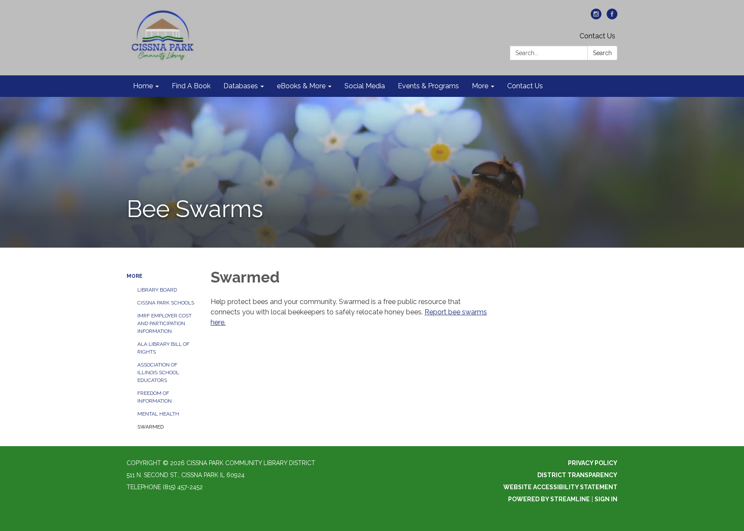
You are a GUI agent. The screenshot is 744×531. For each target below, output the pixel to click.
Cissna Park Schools (165, 303)
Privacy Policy (592, 463)
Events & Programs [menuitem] (428, 86)
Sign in (606, 499)
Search (602, 53)
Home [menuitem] (143, 86)
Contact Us (597, 36)
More (135, 276)
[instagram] (596, 17)
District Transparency (577, 475)
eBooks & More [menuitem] (301, 86)
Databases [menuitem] (240, 86)
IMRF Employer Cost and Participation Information (164, 323)
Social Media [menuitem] (364, 86)
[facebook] (612, 17)
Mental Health (158, 414)
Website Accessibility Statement (560, 487)
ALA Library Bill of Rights (163, 348)
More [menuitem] (480, 86)
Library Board (157, 290)
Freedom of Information (154, 397)
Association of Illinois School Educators (158, 372)
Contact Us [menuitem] (525, 86)
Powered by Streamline (549, 499)
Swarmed (150, 427)
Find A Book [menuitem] (191, 86)
